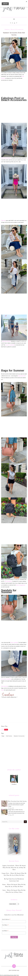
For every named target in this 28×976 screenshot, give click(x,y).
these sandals (14, 642)
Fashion (7, 29)
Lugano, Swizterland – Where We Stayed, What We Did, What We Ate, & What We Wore (14, 867)
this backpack (8, 581)
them (2, 690)
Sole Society (4, 686)
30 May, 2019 (11, 808)
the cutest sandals (6, 679)
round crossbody (9, 345)
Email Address (6, 919)
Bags (3, 736)
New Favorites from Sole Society (17, 801)
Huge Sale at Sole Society (15, 809)
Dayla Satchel (21, 375)
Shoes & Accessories (17, 29)
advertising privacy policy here (11, 975)
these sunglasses (20, 585)
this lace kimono (6, 341)
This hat (3, 220)
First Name (5, 925)
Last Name (5, 930)
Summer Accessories (19, 736)
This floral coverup (6, 158)
